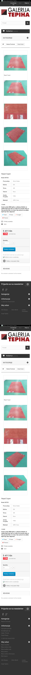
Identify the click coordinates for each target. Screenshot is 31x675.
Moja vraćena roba (6, 647)
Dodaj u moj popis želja (12, 261)
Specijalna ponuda (6, 628)
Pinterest (5, 218)
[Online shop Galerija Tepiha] (15, 1)
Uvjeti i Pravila (5, 633)
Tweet (5, 214)
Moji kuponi (4, 656)
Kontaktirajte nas (13, 4)
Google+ (19, 214)
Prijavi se (27, 3)
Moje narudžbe (5, 644)
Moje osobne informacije (8, 654)
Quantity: (5, 240)
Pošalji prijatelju (8, 221)
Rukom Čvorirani (10, 44)
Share (11, 214)
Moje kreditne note (6, 649)
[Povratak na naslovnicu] (3, 44)
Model (3, 177)
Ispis (5, 224)
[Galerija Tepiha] (15, 12)
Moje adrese (4, 651)
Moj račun (5, 305)
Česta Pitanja (4, 635)
